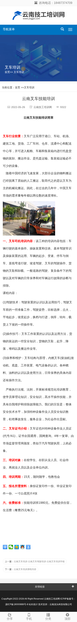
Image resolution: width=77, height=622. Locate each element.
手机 (29, 618)
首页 (7, 72)
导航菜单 (9, 29)
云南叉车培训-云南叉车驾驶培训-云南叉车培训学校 (35, 561)
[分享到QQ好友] (22, 547)
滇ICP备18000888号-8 (16, 604)
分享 (10, 618)
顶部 (67, 618)
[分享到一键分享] (28, 547)
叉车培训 (19, 72)
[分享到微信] (11, 547)
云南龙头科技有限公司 (61, 604)
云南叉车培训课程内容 (20, 569)
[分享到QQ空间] (16, 547)
